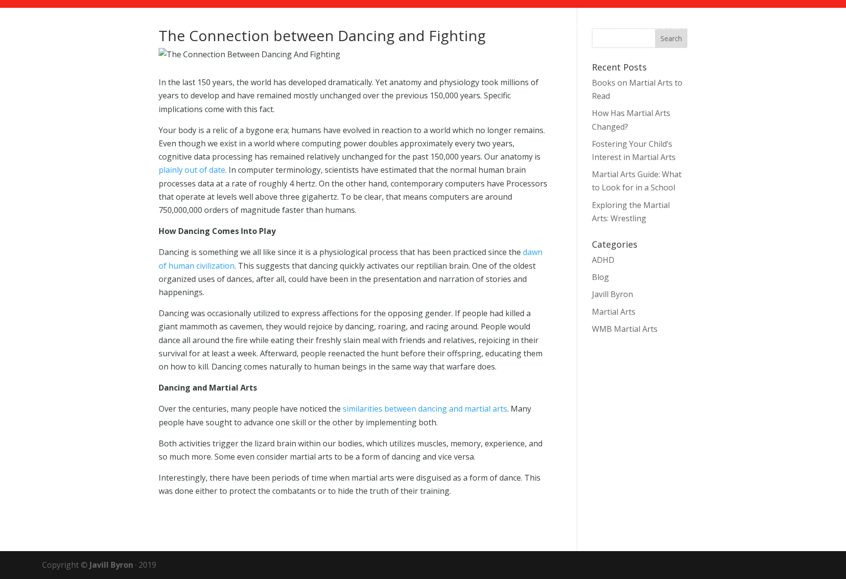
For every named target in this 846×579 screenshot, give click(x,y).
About (589, 28)
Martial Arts (613, 311)
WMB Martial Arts (625, 329)
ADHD (603, 260)
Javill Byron (612, 294)
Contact (668, 28)
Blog (625, 28)
